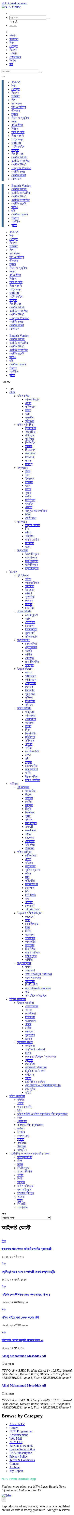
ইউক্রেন (29, 589)
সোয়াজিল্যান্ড (31, 923)
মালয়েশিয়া (30, 453)
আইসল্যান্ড (30, 676)
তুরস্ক (28, 762)
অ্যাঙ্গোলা (30, 970)
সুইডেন (29, 704)
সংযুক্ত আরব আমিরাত (36, 510)
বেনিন (28, 873)
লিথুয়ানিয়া (30, 701)
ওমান (27, 485)
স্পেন (28, 755)
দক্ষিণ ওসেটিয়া (32, 780)
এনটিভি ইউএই (18, 164)
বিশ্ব (11, 42)
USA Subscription (20, 1453)
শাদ (27, 992)
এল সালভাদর (31, 1006)
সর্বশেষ (12, 35)
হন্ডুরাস (28, 1038)
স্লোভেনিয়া (31, 647)
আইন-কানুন (17, 139)
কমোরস (29, 798)
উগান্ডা (28, 794)
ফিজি (19, 1178)
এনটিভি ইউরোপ (19, 157)
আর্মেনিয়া (29, 586)
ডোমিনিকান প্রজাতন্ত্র (36, 1067)
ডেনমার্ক (29, 686)
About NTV (17, 1424)
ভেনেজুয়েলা (23, 1135)
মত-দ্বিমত (16, 103)
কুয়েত (28, 492)
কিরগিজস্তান (31, 561)
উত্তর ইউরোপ (24, 668)
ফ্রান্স (27, 618)
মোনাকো (29, 625)
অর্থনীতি (13, 53)
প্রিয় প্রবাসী (17, 135)
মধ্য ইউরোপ (23, 640)
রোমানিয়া (29, 607)
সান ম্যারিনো (31, 769)
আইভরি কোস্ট (32, 909)
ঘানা (27, 898)
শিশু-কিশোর (17, 153)
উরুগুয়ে (21, 1132)
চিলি (19, 1110)
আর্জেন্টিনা (22, 1150)
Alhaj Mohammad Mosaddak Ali (24, 1356)
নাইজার (29, 862)
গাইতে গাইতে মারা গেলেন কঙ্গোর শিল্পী (20, 1317)
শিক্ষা (13, 100)
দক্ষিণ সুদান (31, 956)
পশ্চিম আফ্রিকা (24, 852)
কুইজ (14, 225)
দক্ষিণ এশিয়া (23, 396)
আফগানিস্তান (32, 399)
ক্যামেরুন (30, 981)
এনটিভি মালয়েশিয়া (20, 161)
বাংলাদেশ (13, 39)
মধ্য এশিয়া (22, 550)
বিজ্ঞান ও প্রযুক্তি (20, 117)
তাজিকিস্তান (31, 564)
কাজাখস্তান (31, 557)
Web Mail (15, 1438)
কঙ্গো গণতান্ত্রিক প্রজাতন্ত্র (38, 974)
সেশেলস (29, 837)
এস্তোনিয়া (30, 683)
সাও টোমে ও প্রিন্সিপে (36, 995)
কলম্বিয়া (21, 1142)
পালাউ (20, 1175)
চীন (27, 528)
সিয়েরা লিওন (31, 884)
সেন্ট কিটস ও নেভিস (35, 1081)
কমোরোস (29, 945)
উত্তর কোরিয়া (32, 525)
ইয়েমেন (29, 482)
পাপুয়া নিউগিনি (24, 1171)
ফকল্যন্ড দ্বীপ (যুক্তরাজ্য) (30, 1124)
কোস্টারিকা (30, 1013)
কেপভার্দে (29, 905)
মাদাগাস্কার (31, 823)
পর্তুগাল (28, 744)
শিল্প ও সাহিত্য (18, 107)
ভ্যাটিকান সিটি (32, 751)
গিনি (27, 891)
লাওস (28, 460)
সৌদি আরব (30, 518)
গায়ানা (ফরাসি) (24, 1106)
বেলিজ (28, 1027)
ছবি (11, 64)
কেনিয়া (28, 801)
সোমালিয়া (30, 841)
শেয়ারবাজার (15, 57)
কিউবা (28, 1053)
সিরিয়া (28, 514)
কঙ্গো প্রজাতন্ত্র (33, 977)
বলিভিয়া (21, 1099)
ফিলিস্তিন (30, 500)
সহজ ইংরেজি (17, 132)
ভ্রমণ (14, 121)
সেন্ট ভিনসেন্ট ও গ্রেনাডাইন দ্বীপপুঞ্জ (43, 1085)
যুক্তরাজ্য (30, 694)
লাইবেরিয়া (30, 880)
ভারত (28, 410)
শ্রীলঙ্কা (29, 421)
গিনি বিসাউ (30, 895)
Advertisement (18, 1435)
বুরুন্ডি (28, 816)
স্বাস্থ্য (14, 114)
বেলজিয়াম (30, 622)
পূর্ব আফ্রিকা (23, 787)
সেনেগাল (29, 887)
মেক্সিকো (29, 1031)
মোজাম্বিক (30, 830)
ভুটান (27, 414)
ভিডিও (12, 60)
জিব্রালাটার (30, 733)
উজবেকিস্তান (32, 554)
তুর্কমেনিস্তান (31, 568)
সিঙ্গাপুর (28, 464)
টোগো (28, 859)
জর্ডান (28, 496)
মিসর (27, 927)
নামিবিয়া (29, 959)
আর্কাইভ (15, 221)
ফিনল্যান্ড (30, 690)
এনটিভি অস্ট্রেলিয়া (20, 192)
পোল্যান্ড (29, 658)
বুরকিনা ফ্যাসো (32, 869)
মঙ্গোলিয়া (29, 543)
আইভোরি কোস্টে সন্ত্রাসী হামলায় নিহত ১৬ (22, 1340)
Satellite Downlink (21, 1445)
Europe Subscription (22, 1449)
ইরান (27, 475)
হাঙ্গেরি (28, 650)
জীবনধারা (15, 110)
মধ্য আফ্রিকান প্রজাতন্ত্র (38, 988)
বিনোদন (13, 49)
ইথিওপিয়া (30, 844)
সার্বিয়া (28, 773)
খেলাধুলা (13, 46)
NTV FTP (15, 1442)
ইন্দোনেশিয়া (30, 428)
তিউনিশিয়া (30, 948)
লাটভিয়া (29, 697)
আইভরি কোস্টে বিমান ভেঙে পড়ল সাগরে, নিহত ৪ (26, 1294)
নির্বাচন (14, 128)
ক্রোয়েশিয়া (30, 719)
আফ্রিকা (13, 783)
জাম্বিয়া (29, 805)
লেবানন (28, 507)
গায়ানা (20, 1103)
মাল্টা (27, 758)
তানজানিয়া (30, 791)
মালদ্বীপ (29, 417)
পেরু (19, 1117)
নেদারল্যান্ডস (31, 615)
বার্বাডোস (29, 1074)
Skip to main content (14, 3)
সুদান (27, 920)
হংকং (27, 546)
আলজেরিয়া (30, 941)
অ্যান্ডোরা (30, 712)
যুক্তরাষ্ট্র (30, 1035)
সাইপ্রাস (29, 740)
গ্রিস (27, 729)
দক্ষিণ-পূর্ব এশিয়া (25, 424)
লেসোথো (29, 916)
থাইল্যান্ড (29, 435)
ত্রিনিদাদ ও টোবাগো (35, 1071)
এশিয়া (12, 392)
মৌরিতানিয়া (31, 855)
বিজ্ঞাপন (15, 218)
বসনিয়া (28, 747)
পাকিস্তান (30, 406)
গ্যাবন (28, 966)
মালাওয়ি (29, 826)
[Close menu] (3, 76)
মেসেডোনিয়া (31, 765)
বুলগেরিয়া (29, 597)
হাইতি (28, 1092)
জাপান (28, 532)
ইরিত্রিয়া (29, 848)
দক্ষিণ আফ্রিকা (32, 952)
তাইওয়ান (29, 536)
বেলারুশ (29, 600)
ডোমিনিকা (30, 1063)
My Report (16, 1471)
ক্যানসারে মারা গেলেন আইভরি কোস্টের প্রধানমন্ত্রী (27, 1248)
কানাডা (28, 1010)
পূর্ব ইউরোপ (23, 575)
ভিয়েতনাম (30, 449)
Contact (14, 1463)
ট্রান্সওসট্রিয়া (31, 776)
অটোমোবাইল (17, 146)
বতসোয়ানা (30, 938)
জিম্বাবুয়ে (30, 812)
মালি (27, 877)
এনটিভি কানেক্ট (18, 175)
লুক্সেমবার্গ (29, 633)
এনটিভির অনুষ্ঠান (19, 214)
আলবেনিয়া (30, 715)
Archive (14, 1467)
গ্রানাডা (29, 1060)
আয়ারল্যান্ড (30, 679)
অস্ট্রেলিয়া (22, 1207)
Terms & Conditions (22, 1460)
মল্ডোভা (28, 604)
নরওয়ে (28, 672)
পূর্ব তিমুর (29, 439)
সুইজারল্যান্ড (31, 636)
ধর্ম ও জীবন (17, 125)
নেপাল (28, 403)
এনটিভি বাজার (18, 171)
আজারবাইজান (32, 582)
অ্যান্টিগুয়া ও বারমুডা (35, 1049)
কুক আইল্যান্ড (24, 1189)
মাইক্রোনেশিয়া (24, 1157)
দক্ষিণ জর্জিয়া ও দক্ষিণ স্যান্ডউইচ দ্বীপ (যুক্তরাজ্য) (42, 1114)
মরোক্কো (30, 934)
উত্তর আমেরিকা (17, 999)
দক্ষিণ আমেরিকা (17, 1096)
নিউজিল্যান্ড (23, 1168)
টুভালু (19, 1200)
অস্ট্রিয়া (29, 665)
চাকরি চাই (16, 143)
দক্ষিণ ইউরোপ (24, 708)
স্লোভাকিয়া (31, 643)
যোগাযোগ (16, 179)
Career (13, 1427)
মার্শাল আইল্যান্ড (25, 1185)
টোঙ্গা (19, 1160)
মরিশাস (28, 819)
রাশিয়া (28, 579)
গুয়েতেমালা (30, 1020)
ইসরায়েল (29, 478)
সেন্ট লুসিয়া (30, 1089)
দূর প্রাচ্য (22, 521)
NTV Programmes (21, 1431)
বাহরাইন (29, 503)
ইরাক (27, 471)
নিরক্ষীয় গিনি (31, 984)
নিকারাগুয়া (30, 1017)
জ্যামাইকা (30, 1045)
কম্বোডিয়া (30, 431)
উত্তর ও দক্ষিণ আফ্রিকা (29, 913)
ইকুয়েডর (21, 1146)
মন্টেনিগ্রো (30, 737)
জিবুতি (28, 808)
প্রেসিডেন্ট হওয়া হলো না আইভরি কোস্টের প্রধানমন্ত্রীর (28, 1271)
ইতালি (28, 726)
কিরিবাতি (21, 1203)
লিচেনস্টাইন (31, 629)
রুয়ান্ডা (28, 834)
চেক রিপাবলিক (32, 661)
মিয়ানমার (29, 457)
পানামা (28, 1024)
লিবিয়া (28, 931)
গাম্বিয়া (29, 902)
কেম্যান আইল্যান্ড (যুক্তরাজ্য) (40, 1056)
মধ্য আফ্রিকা (24, 963)
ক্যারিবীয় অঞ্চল (25, 1042)
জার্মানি (28, 654)
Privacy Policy (18, 1456)
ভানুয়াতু (21, 1182)
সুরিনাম (20, 1139)
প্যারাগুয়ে (22, 1121)
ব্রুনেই (28, 446)
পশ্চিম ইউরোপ (24, 611)
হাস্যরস (15, 150)
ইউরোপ (13, 571)
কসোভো (29, 722)
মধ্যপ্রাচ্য (22, 467)
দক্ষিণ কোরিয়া (32, 539)
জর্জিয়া (28, 593)
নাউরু (20, 1164)
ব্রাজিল (20, 1128)
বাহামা (28, 1078)
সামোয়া (20, 1196)
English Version (21, 168)
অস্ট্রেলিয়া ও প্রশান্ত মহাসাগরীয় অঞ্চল (29, 1153)
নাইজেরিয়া (30, 866)
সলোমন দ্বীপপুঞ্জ (25, 1193)
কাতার (28, 489)
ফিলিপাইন (30, 442)
